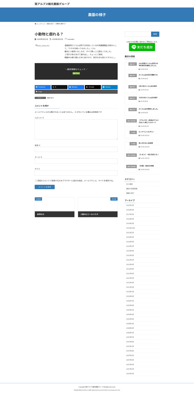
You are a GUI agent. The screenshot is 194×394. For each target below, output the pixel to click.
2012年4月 (130, 264)
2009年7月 (130, 301)
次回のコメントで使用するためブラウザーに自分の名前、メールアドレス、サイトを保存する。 (76, 181)
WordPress (84, 390)
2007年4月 (130, 360)
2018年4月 (130, 210)
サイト (37, 169)
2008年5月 (130, 324)
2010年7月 (130, 292)
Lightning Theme (96, 390)
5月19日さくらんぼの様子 (148, 86)
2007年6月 (130, 351)
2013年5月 (130, 246)
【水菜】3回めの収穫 (146, 166)
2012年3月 (130, 269)
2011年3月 (130, 287)
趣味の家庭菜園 (131, 189)
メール (38, 157)
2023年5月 (130, 205)
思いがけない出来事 (146, 143)
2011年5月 (130, 278)
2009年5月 (130, 310)
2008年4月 (130, 328)
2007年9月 (130, 337)
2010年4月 (130, 296)
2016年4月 (130, 219)
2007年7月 (130, 346)
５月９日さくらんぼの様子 (148, 97)
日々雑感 (129, 184)
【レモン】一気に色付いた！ (149, 154)
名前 (37, 145)
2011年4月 (130, 283)
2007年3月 (130, 364)
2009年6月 (130, 305)
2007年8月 (130, 342)
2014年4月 (130, 242)
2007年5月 (130, 355)
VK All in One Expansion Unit (111, 390)
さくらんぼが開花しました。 (149, 109)
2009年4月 (130, 314)
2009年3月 (130, 319)
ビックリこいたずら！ (146, 132)
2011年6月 (130, 273)
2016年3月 (130, 223)
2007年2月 (130, 369)
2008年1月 (130, 333)
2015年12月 (130, 228)
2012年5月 (130, 260)
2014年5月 (130, 237)
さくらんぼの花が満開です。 (149, 75)
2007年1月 (130, 374)
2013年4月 (130, 251)
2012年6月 (130, 255)
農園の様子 (50, 98)
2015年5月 (130, 233)
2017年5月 (130, 214)
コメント (39, 118)
